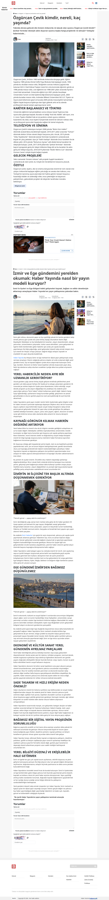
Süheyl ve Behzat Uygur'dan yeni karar (90, 64)
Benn (16, 13)
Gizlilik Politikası (89, 876)
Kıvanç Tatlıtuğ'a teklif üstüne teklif (90, 46)
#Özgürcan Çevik (20, 186)
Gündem (50, 876)
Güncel (14, 876)
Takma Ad (16, 196)
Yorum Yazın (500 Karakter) (21, 204)
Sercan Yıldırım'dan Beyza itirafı (90, 321)
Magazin (21, 13)
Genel (20, 269)
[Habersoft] (93, 898)
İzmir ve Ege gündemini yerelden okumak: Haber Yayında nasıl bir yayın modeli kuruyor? (91, 55)
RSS (14, 898)
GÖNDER (71, 219)
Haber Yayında (18, 358)
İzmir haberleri (27, 535)
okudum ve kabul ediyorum (30, 219)
